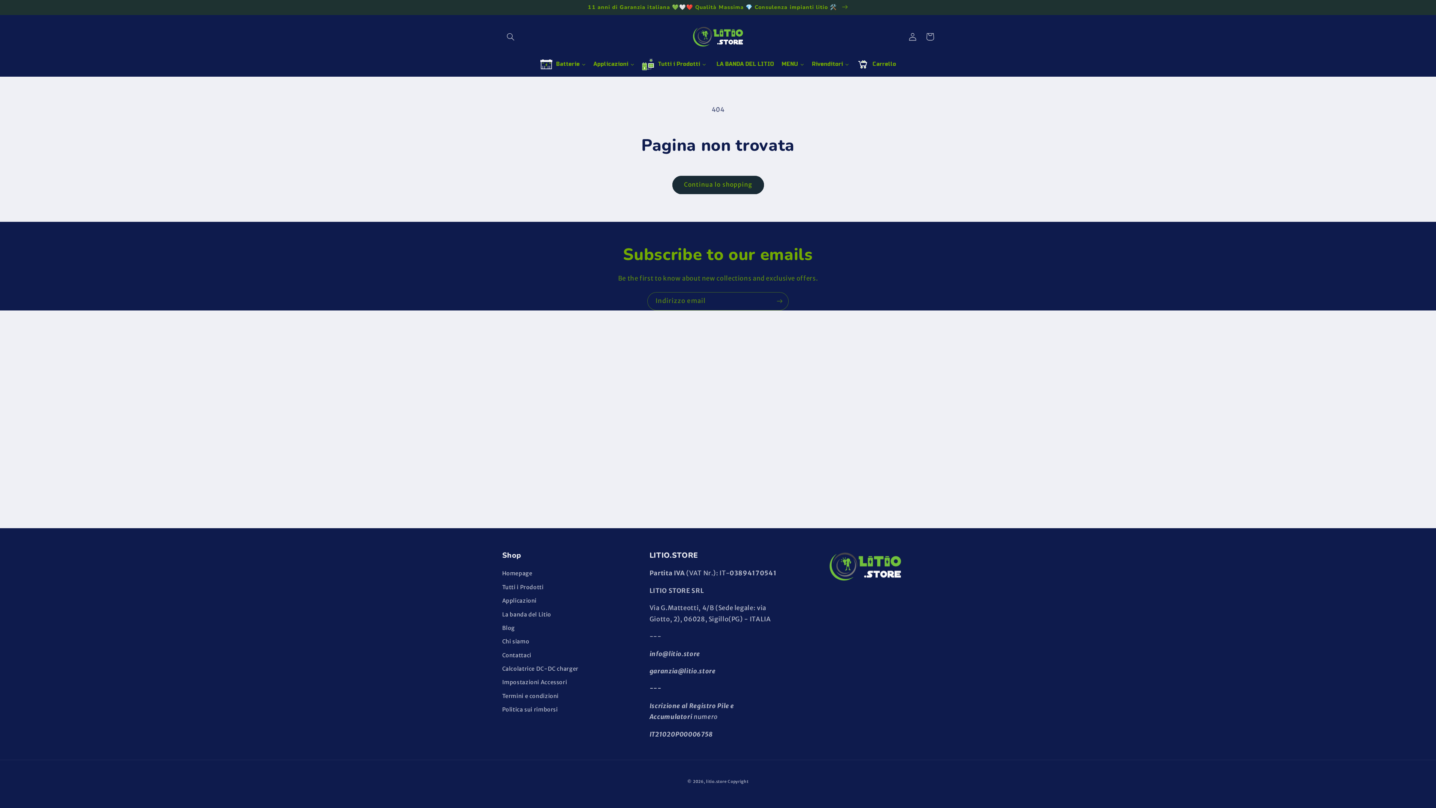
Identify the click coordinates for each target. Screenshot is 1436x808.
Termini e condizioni (530, 696)
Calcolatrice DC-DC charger (540, 668)
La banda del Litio (526, 614)
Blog (508, 628)
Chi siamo (516, 641)
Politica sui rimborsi (530, 709)
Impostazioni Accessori (534, 682)
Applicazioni (519, 600)
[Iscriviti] (779, 301)
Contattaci (516, 655)
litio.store (716, 781)
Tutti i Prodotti (523, 587)
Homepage (517, 573)
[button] (510, 36)
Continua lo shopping (718, 184)
